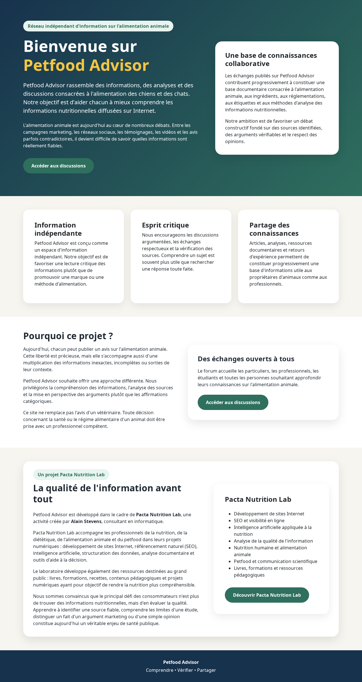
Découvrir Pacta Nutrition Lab (267, 595)
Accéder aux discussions (58, 166)
